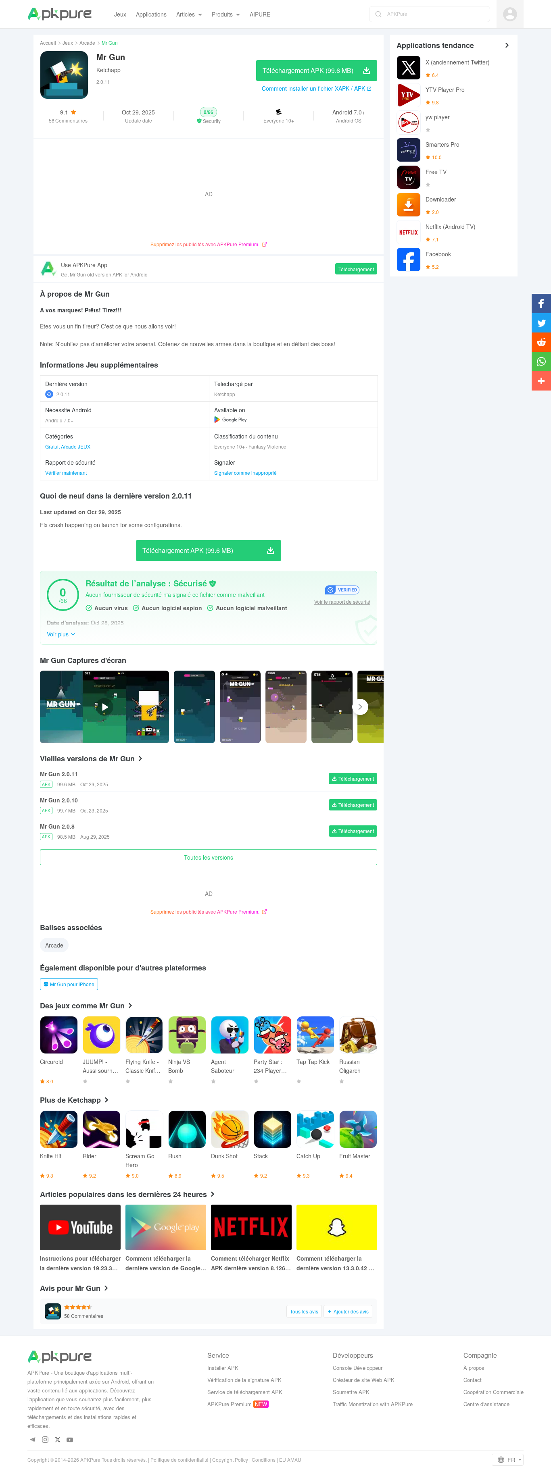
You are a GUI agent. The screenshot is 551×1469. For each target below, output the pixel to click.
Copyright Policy (230, 1459)
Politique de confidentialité (179, 1459)
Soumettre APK (351, 1392)
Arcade (87, 42)
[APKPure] (59, 14)
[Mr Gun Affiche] (194, 707)
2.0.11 (63, 394)
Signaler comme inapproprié (245, 472)
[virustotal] (213, 584)
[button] (208, 116)
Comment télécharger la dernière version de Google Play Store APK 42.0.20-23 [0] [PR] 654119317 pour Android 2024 (165, 1263)
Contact (472, 1380)
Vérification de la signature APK (244, 1380)
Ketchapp (108, 70)
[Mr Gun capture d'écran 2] (286, 707)
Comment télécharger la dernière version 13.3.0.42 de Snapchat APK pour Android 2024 (336, 1263)
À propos (473, 1367)
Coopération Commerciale (493, 1392)
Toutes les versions (208, 857)
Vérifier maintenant (66, 472)
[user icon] (510, 14)
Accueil (48, 42)
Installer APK (222, 1367)
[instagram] (45, 1440)
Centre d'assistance (486, 1404)
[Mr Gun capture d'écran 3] (332, 707)
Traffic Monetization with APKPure (373, 1404)
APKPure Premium (229, 1404)
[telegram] (32, 1440)
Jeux (68, 42)
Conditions (264, 1459)
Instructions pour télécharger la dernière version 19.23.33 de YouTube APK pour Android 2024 (80, 1263)
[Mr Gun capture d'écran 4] (378, 707)
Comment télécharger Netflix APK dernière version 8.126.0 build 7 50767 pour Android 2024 (250, 1263)
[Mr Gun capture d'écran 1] (240, 707)
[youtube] (70, 1440)
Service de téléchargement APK (244, 1392)
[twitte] (57, 1440)
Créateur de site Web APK (363, 1380)
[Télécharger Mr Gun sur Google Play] (230, 419)
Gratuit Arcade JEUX (67, 446)
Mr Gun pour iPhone (72, 984)
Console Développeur (357, 1367)
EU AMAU (290, 1459)
